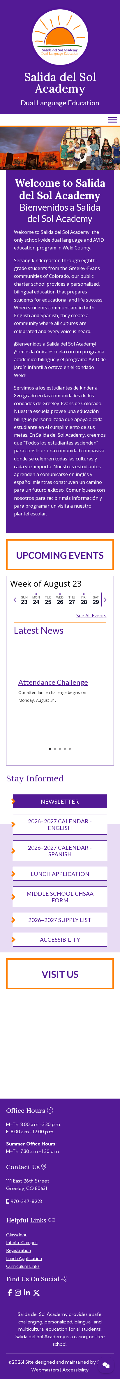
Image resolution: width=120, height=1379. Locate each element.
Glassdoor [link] (16, 1234)
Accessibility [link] (75, 1370)
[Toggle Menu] (112, 120)
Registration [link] (18, 1250)
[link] (60, 65)
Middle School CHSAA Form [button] (60, 897)
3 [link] (60, 749)
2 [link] (55, 749)
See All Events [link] (91, 615)
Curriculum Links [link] (23, 1266)
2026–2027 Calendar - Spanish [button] (60, 850)
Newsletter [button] (60, 801)
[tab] (24, 599)
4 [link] (65, 749)
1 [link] (50, 749)
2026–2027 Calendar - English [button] (60, 824)
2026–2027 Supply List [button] (59, 920)
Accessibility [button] (60, 939)
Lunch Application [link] (24, 1258)
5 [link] (70, 749)
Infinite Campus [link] (22, 1242)
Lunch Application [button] (60, 874)
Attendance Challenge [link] (53, 682)
